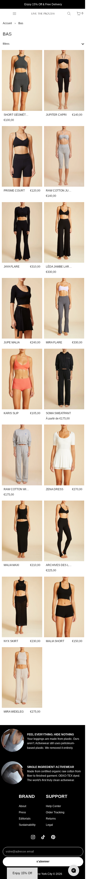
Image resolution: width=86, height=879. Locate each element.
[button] (22, 873)
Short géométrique (19, 113)
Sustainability (26, 824)
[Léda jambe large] (62, 228)
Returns (50, 818)
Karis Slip (11, 404)
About (21, 806)
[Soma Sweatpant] (62, 371)
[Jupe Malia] (21, 302)
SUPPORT (55, 796)
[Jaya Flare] (21, 228)
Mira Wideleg (14, 696)
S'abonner (41, 861)
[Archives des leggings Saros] (62, 519)
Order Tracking (54, 812)
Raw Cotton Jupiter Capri (65, 187)
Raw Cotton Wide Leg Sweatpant (28, 479)
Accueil (7, 23)
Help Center (52, 806)
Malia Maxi (11, 553)
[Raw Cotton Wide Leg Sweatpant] (21, 445)
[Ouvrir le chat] (71, 870)
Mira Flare (53, 335)
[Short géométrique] (21, 79)
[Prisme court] (21, 153)
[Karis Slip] (21, 371)
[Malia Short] (62, 593)
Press (21, 812)
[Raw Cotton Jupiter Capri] (62, 153)
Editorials (23, 818)
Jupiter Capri (55, 113)
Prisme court (14, 187)
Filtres (6, 43)
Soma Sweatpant (57, 404)
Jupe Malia (12, 335)
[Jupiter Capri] (62, 79)
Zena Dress (53, 479)
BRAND (26, 796)
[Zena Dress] (62, 445)
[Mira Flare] (62, 302)
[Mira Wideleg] (21, 662)
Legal (48, 824)
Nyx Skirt (11, 627)
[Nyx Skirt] (21, 593)
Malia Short (54, 627)
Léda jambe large (58, 261)
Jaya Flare (11, 261)
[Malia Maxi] (21, 519)
